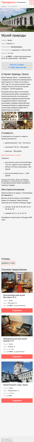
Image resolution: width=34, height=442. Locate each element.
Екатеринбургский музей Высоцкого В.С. (14, 296)
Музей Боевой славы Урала (15, 385)
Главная (3, 6)
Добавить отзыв (8, 263)
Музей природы (16, 47)
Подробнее (17, 310)
